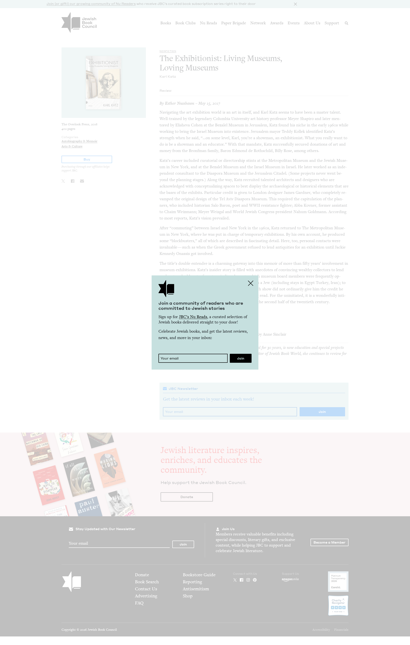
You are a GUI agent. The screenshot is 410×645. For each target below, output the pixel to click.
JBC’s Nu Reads (193, 316)
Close (251, 283)
